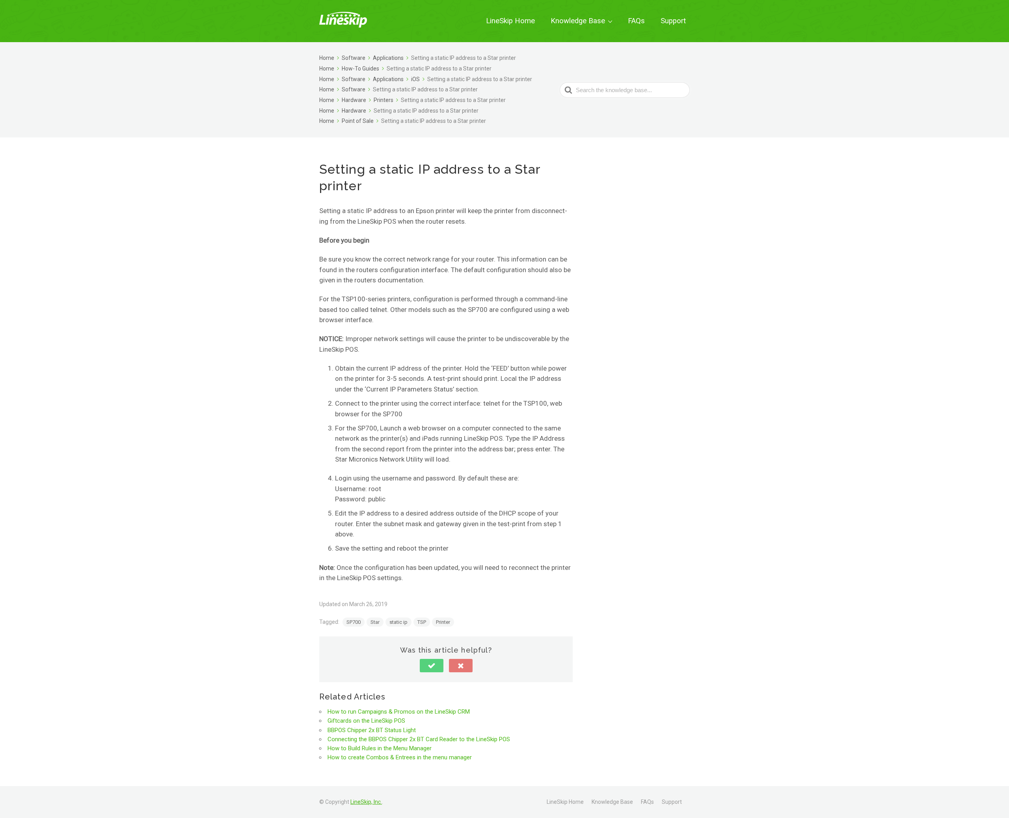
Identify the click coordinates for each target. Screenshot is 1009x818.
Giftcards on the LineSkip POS (366, 720)
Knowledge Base (578, 21)
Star (375, 622)
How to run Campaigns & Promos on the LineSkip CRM (399, 711)
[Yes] (431, 665)
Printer (443, 622)
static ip (398, 622)
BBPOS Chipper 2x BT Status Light (372, 730)
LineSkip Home (510, 21)
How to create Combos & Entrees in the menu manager (400, 757)
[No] (461, 665)
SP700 (353, 622)
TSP (421, 622)
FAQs (636, 21)
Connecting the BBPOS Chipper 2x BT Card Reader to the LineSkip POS (419, 739)
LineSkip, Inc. (366, 802)
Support (673, 21)
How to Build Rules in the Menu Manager (380, 748)
